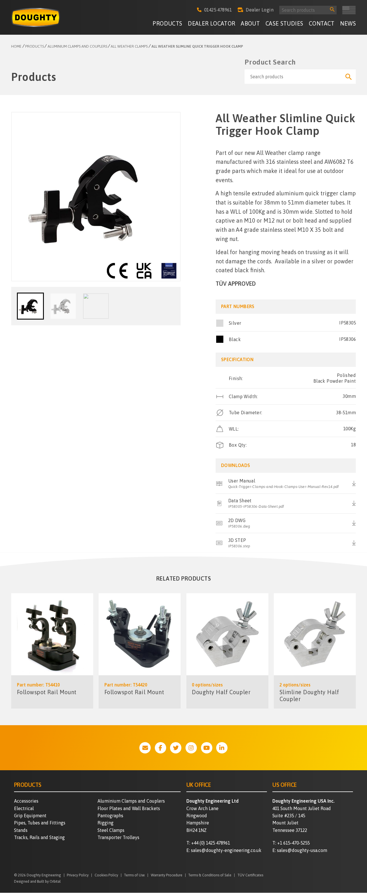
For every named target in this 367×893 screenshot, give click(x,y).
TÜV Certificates (250, 875)
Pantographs (110, 815)
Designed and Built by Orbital (37, 881)
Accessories (26, 800)
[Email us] (145, 748)
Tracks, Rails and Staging (39, 837)
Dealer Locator (211, 23)
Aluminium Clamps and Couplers (131, 800)
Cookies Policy (106, 875)
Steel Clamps (110, 830)
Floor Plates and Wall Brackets (128, 808)
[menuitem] (167, 24)
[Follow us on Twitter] (176, 748)
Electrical (24, 808)
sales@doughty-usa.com (302, 850)
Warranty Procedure (166, 875)
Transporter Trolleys (118, 837)
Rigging (105, 822)
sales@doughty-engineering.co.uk (226, 850)
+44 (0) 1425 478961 (210, 842)
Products (167, 23)
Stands (21, 830)
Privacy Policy (78, 875)
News (348, 23)
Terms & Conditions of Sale (209, 875)
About (250, 23)
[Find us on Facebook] (160, 748)
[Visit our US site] (349, 10)
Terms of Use (134, 875)
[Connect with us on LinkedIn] (222, 748)
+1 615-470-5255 (293, 842)
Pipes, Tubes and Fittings (39, 822)
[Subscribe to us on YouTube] (207, 748)
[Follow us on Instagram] (191, 748)
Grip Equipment (30, 815)
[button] (30, 306)
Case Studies (284, 23)
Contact (322, 23)
